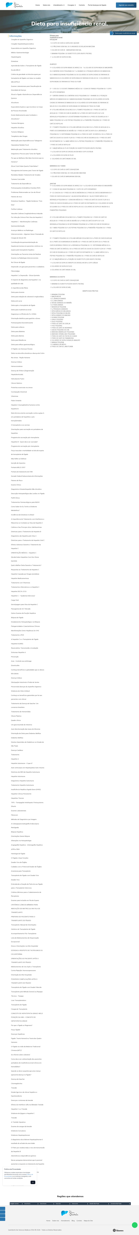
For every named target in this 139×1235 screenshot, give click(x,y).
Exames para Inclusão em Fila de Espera (25, 900)
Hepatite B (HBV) (17, 644)
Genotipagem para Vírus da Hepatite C (24, 604)
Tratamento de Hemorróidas (21, 712)
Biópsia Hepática (17, 832)
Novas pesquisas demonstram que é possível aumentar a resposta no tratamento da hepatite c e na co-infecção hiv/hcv (27, 1164)
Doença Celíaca (16, 362)
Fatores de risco (16, 197)
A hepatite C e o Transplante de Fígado (24, 639)
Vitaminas (14, 396)
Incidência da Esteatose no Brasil (22, 515)
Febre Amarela (16, 400)
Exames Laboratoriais (18, 811)
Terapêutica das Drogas (19, 136)
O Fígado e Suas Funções (19, 858)
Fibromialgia (15, 271)
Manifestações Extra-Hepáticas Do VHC (25, 631)
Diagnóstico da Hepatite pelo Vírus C (24, 536)
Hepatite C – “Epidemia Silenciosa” (23, 596)
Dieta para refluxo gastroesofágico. (23, 344)
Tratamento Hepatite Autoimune (22, 785)
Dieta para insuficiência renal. (21, 310)
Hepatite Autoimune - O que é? (22, 763)
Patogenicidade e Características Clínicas (25, 626)
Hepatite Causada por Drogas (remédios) (25, 574)
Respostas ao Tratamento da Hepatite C (25, 570)
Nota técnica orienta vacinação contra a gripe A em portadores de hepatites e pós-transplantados (27, 417)
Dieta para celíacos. (18, 327)
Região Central (14, 1203)
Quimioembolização (18, 226)
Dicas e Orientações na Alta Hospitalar (24, 946)
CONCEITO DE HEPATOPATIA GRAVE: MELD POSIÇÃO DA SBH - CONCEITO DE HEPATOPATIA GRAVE (27, 1017)
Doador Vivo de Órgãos (19, 862)
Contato (82, 5)
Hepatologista (16, 57)
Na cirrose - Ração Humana (20, 357)
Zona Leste (75, 1203)
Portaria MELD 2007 (18, 467)
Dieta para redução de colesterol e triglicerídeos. (27, 297)
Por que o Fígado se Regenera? (21, 1025)
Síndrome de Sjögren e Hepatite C (23, 1113)
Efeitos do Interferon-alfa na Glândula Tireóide (27, 1105)
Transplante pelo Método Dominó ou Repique (27, 992)
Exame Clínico (16, 485)
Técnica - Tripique (17, 996)
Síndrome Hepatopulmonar (20, 1135)
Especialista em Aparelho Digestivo (23, 48)
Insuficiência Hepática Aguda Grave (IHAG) (26, 789)
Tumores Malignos (17, 132)
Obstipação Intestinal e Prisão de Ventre (25, 682)
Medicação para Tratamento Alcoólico (24, 149)
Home (37, 5)
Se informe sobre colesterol (20, 1055)
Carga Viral (15, 600)
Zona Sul (58, 1203)
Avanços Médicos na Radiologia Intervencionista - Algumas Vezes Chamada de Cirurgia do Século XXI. (27, 234)
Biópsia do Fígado (17, 617)
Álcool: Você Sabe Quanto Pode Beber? (24, 166)
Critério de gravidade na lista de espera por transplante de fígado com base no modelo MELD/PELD (26, 78)
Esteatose (14, 61)
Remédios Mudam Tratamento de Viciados (25, 175)
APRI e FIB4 (15, 849)
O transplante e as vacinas (20, 425)
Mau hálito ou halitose (18, 459)
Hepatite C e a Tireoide (19, 1109)
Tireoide (14, 1088)
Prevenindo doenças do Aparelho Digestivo (26, 687)
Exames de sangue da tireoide (21, 1126)
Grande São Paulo (94, 1203)
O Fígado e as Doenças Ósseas (21, 349)
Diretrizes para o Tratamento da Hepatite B (26, 531)
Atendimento (58, 5)
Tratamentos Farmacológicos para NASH (25, 502)
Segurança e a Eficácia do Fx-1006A (23, 314)
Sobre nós (46, 5)
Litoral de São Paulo (116, 1203)
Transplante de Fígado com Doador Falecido (26, 987)
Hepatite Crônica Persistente (21, 794)
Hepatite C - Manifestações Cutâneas (24, 222)
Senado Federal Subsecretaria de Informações (27, 476)
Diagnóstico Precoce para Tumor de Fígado (26, 154)
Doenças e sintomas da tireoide (22, 1100)
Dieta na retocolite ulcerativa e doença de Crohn (27, 353)
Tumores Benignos (17, 123)
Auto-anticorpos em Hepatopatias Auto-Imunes (27, 768)
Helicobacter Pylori (17, 379)
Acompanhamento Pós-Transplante (23, 933)
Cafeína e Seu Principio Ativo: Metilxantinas (26, 527)
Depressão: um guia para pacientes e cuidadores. (28, 267)
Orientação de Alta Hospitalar (21, 975)
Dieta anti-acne (16, 301)
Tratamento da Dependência (21, 184)
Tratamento (15, 755)
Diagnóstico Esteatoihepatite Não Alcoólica (26, 489)
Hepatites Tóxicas (17, 798)
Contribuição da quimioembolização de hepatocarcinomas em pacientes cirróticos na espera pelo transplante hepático (27, 246)
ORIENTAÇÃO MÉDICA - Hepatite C (23, 553)
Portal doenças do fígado (97, 5)
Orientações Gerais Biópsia (20, 836)
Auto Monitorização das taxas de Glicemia (25, 729)
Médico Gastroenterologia (20, 52)
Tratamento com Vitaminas (20, 583)
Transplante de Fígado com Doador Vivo (25, 875)
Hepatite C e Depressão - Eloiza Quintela (25, 275)
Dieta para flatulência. (18, 340)
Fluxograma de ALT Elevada (20, 609)
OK (33, 1182)
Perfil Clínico (15, 498)
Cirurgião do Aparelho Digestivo (22, 39)
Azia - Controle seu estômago (21, 661)
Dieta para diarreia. (17, 336)
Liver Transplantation (18, 1000)
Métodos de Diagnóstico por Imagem (23, 819)
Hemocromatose (17, 366)
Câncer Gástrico (16, 383)
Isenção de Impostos (18, 463)
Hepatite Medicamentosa (20, 578)
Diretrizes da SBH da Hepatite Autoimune (25, 772)
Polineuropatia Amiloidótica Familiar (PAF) (25, 188)
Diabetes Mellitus (17, 738)
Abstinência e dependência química (23, 1156)
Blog (73, 1221)
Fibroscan (14, 815)
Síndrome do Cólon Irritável (20, 691)
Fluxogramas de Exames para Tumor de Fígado (27, 170)
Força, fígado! (15, 1030)
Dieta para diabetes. (18, 331)
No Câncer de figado (18, 262)
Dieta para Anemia (17, 292)
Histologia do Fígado (18, 854)
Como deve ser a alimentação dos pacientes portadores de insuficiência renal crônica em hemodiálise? (26, 1063)
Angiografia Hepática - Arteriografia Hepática (27, 845)
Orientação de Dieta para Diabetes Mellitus (26, 733)
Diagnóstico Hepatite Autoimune (22, 781)
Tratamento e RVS (17, 635)
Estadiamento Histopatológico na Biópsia (25, 622)
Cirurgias (71, 5)
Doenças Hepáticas (18, 1034)
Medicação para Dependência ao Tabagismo (26, 141)
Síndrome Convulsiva (18, 1131)
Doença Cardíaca (17, 750)
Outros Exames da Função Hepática (23, 613)
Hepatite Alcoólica (17, 127)
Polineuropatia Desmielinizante (22, 323)
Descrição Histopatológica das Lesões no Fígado (28, 493)
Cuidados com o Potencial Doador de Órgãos (26, 867)
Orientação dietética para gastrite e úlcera (25, 318)
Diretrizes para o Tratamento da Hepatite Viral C (28, 540)
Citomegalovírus (16, 1083)
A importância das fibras (19, 288)
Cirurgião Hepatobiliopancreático (22, 44)
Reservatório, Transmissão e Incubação (24, 648)
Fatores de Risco (17, 480)
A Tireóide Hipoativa (18, 1122)
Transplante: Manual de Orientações (23, 925)
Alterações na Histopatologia (21, 840)
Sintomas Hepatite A (18, 652)
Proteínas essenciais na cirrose (22, 387)
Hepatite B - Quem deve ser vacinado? (24, 442)
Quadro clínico (16, 720)
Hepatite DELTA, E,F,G (18, 591)
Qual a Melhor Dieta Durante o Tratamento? (26, 565)
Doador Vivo (15, 880)
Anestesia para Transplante (21, 871)
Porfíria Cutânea (16, 209)
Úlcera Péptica (16, 716)
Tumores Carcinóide (18, 179)
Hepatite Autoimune (18, 776)
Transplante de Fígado (19, 1005)
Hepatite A (15, 759)
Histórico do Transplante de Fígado (23, 929)
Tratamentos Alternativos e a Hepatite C (25, 587)
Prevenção (15, 657)
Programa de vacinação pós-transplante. (25, 437)
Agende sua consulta (126, 5)
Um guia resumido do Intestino (21, 725)
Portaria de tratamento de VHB (22, 472)
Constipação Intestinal (19, 392)
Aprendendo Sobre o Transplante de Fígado (26, 66)
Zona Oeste (43, 1203)
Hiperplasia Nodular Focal (20, 145)
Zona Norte (27, 1203)
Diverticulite (15, 665)
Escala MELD (15, 70)
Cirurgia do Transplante (19, 1009)
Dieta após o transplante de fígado (23, 305)
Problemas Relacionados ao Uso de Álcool (25, 192)
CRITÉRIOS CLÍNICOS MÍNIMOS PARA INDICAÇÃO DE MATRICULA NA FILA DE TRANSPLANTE (25, 908)
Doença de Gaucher (18, 1079)
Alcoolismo (15, 102)
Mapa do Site (88, 1221)
